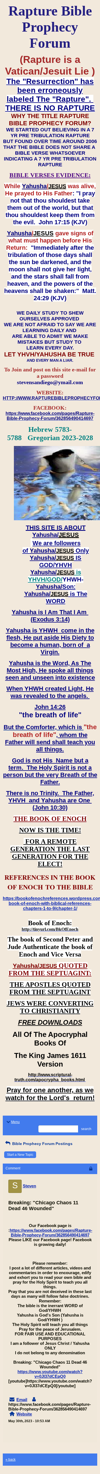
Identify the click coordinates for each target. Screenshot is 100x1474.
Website (24, 1414)
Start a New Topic (20, 1155)
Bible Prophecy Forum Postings (41, 1143)
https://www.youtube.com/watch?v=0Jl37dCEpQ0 (50, 1374)
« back (11, 1460)
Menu (15, 1122)
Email (21, 1399)
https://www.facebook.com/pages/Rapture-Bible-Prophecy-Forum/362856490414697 (51, 1232)
